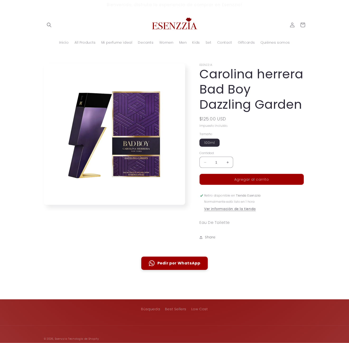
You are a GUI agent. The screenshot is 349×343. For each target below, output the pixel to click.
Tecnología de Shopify (83, 339)
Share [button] (210, 237)
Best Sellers (175, 309)
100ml (209, 142)
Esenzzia (61, 339)
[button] (49, 25)
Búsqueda (150, 309)
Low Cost (199, 309)
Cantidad (206, 153)
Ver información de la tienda (230, 209)
